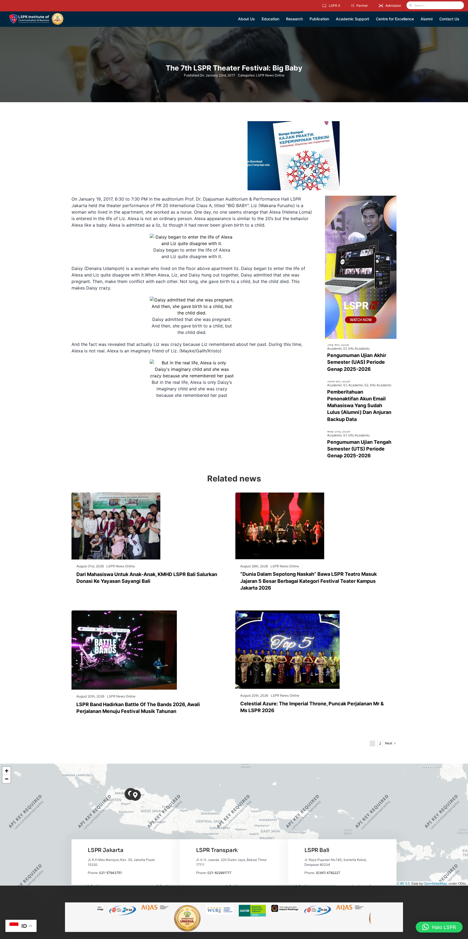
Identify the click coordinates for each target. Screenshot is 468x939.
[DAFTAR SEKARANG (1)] (36, 14)
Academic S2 (358, 385)
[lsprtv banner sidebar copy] (360, 198)
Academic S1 (337, 348)
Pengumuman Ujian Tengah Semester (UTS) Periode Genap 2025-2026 (359, 448)
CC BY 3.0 (402, 883)
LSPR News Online (270, 75)
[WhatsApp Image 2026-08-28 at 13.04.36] (279, 494)
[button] (135, 795)
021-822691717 (219, 873)
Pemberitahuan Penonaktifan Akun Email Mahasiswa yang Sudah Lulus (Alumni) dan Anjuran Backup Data (359, 405)
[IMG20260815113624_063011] (124, 612)
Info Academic (359, 348)
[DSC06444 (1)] (116, 494)
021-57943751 (110, 873)
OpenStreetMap (435, 883)
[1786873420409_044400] (287, 612)
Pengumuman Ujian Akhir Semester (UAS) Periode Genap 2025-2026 (356, 362)
